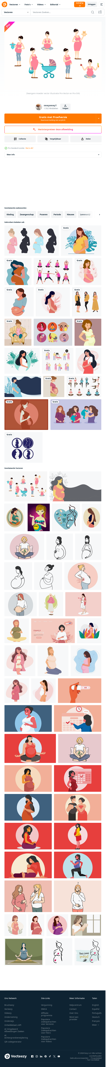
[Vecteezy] (4, 4)
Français (94, 1019)
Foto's (28, 4)
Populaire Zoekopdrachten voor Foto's (48, 1029)
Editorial (54, 4)
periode (57, 213)
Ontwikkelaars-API (12, 1023)
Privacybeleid (94, 1056)
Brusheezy (9, 1003)
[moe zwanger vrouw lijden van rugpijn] (82, 574)
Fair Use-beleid (91, 1058)
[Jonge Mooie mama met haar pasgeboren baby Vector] (86, 924)
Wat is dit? (29, 148)
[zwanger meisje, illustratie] (38, 516)
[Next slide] (95, 213)
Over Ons (73, 1011)
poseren (43, 213)
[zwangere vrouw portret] (19, 300)
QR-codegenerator (13, 1040)
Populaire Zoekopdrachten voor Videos (48, 1037)
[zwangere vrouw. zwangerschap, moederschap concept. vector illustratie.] (22, 359)
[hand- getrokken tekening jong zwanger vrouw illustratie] (59, 545)
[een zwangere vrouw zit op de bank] (17, 330)
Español (93, 1007)
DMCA (44, 1007)
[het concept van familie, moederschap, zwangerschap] (88, 330)
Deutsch (94, 1015)
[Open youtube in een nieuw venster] (59, 1055)
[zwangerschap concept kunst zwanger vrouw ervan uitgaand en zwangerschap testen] (79, 689)
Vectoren (13, 4)
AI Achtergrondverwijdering (16, 1035)
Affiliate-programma (46, 1012)
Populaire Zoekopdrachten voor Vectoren (48, 1020)
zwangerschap (27, 213)
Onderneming (11, 1015)
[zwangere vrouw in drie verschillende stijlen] (86, 300)
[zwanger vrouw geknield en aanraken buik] (53, 659)
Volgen (65, 108)
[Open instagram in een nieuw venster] (37, 1055)
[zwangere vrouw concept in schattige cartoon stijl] (17, 270)
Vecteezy (8, 1007)
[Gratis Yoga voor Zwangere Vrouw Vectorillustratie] (53, 270)
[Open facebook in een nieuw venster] (32, 1055)
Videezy (7, 1011)
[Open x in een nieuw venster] (54, 1055)
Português (95, 1011)
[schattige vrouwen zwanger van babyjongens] (75, 413)
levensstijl (85, 213)
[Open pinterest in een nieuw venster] (45, 1055)
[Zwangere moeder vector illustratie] (25, 485)
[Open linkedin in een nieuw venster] (41, 1055)
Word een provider (73, 1016)
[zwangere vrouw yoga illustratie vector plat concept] (84, 385)
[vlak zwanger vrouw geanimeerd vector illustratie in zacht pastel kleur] (36, 924)
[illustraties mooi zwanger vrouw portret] (83, 603)
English (93, 1003)
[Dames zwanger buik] (75, 485)
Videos (40, 4)
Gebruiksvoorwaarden (77, 1056)
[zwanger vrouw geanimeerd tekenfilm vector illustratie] (57, 924)
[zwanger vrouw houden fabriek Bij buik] (24, 545)
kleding (10, 213)
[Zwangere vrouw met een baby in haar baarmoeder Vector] (26, 413)
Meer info (11, 153)
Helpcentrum (75, 1003)
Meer (92, 1023)
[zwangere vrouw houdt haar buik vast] (81, 239)
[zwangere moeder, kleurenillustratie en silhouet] (31, 239)
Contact (72, 1007)
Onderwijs (9, 1019)
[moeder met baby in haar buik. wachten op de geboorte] (53, 385)
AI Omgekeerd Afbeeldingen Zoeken (14, 1028)
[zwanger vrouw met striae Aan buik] (20, 603)
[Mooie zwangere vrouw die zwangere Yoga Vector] (23, 950)
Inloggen (92, 4)
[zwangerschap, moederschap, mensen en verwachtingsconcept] (88, 270)
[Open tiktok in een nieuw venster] (50, 1055)
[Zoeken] (92, 12)
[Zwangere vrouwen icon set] (23, 446)
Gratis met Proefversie (53, 118)
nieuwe (70, 213)
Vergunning (46, 1003)
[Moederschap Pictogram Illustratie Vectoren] (53, 330)
